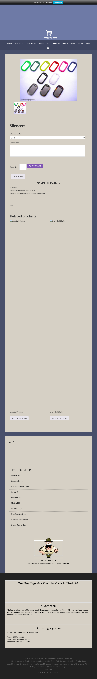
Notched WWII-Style (20, 486)
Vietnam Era (16, 497)
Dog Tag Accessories (20, 519)
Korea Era (15, 492)
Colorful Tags (16, 508)
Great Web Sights (58, 661)
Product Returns (54, 667)
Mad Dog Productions (77, 661)
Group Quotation (18, 525)
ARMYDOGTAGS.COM (39, 16)
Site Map (48, 670)
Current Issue (16, 481)
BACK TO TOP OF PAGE (48, 672)
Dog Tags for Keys (18, 514)
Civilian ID (15, 475)
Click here (58, 2)
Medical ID (15, 503)
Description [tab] (18, 176)
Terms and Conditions (71, 664)
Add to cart (35, 166)
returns (29, 614)
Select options (19, 418)
